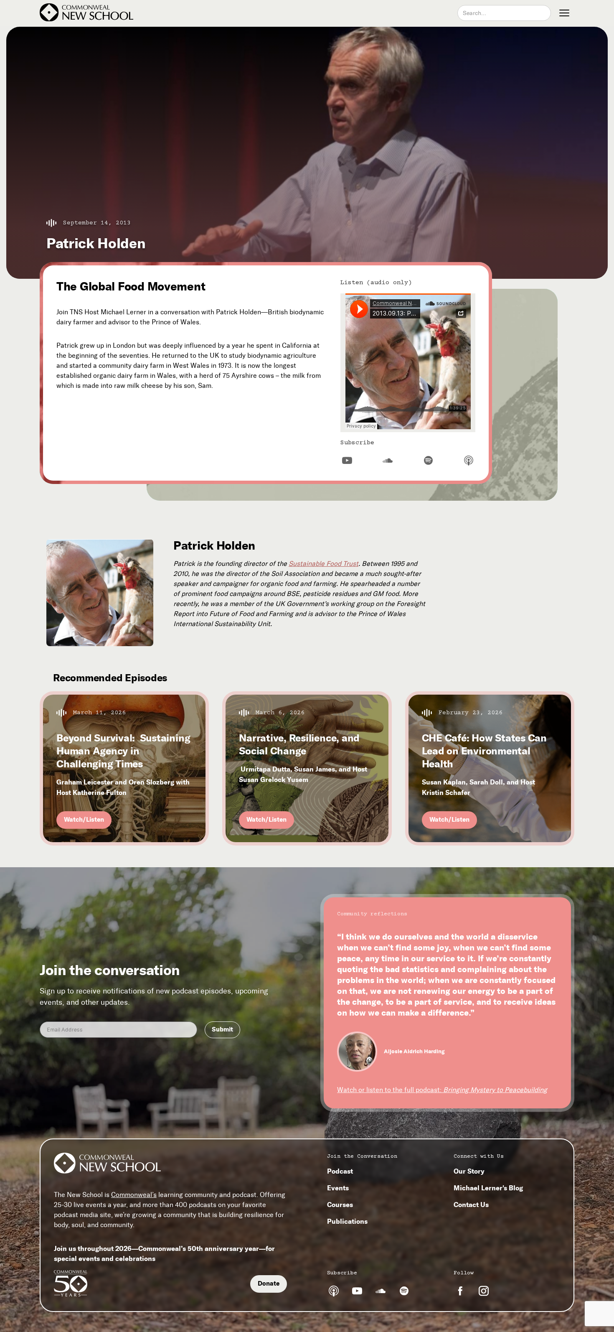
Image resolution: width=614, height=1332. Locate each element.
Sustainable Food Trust (323, 564)
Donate (268, 1283)
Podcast (340, 1171)
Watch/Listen (84, 819)
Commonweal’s (134, 1195)
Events (338, 1188)
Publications (347, 1221)
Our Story (469, 1171)
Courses (340, 1204)
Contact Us (471, 1204)
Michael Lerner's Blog (488, 1188)
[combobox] (504, 13)
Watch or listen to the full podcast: (442, 1090)
